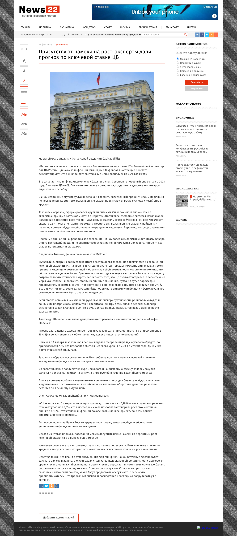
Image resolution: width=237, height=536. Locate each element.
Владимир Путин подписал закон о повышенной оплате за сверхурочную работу (196, 129)
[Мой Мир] (56, 486)
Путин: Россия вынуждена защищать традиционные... (115, 34)
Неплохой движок (190, 63)
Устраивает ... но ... (190, 67)
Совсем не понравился (192, 75)
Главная (25, 27)
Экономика (67, 27)
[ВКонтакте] (41, 486)
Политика (45, 27)
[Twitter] (46, 486)
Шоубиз (125, 27)
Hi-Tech (191, 27)
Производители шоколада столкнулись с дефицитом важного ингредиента (192, 168)
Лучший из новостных (192, 59)
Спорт (108, 27)
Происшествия (147, 27)
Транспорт (172, 27)
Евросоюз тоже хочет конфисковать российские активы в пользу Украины (192, 149)
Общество (89, 27)
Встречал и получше (191, 71)
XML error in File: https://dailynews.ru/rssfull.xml (203, 198)
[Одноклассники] (51, 486)
